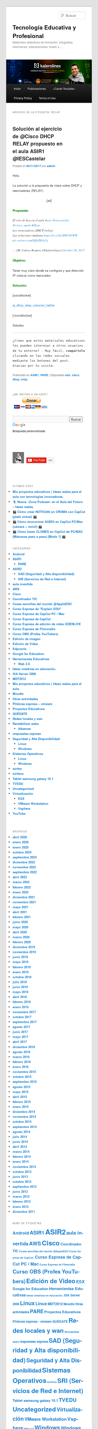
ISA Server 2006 (24, 673)
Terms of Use (47, 98)
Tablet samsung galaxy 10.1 (33, 778)
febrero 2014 (22, 1156)
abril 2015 (20, 1096)
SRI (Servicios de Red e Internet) (42, 579)
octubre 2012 (22, 1181)
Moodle (18, 693)
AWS (16, 589)
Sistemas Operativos (28, 753)
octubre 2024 (22, 852)
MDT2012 (19, 678)
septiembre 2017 (25, 1022)
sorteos (18, 773)
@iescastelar (60, 220)
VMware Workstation (33, 803)
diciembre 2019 (24, 947)
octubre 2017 (22, 1017)
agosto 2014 (21, 1131)
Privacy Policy (23, 98)
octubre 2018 (22, 977)
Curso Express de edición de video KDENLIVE (47, 624)
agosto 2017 (21, 1026)
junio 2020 (20, 922)
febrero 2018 (22, 1001)
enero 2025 (21, 847)
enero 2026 (21, 842)
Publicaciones (37, 88)
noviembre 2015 (24, 1071)
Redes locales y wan (28, 718)
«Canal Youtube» (64, 88)
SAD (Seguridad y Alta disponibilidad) (46, 574)
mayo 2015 (20, 1091)
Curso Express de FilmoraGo (34, 629)
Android (18, 554)
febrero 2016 (22, 1061)
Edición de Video (25, 643)
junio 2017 (20, 1031)
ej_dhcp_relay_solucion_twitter (34, 305)
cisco (75, 375)
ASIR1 (34, 375)
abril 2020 (20, 932)
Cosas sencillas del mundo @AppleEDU (42, 604)
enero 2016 (21, 1066)
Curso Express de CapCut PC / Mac (38, 613)
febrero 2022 (22, 887)
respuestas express (27, 733)
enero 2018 (21, 1007)
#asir (48, 220)
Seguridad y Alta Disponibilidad (36, 738)
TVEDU (18, 783)
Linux (22, 743)
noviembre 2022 (24, 867)
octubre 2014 (22, 1121)
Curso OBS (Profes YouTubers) (35, 634)
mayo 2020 (20, 927)
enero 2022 (21, 892)
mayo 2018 (20, 992)
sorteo (17, 768)
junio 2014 (20, 1141)
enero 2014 (21, 1161)
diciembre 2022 (24, 862)
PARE (44, 375)
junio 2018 (20, 987)
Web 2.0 (24, 664)
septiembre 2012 (25, 1186)
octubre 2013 (22, 1171)
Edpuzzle (19, 648)
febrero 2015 (22, 1101)
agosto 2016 (21, 1052)
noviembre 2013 (24, 1166)
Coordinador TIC (25, 599)
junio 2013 (20, 1176)
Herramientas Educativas (31, 659)
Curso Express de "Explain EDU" (37, 609)
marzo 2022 (21, 882)
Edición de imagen (26, 639)
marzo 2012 (21, 1196)
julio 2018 (20, 982)
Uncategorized (23, 788)
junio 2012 (20, 1191)
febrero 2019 (22, 967)
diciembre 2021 (24, 897)
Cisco (17, 594)
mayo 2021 (20, 907)
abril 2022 (20, 877)
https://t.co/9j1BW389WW (61, 235)
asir (67, 375)
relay (24, 379)
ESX (21, 798)
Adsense (24, 728)
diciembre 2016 (24, 1047)
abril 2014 (20, 1146)
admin (51, 166)
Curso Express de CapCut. (32, 619)
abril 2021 (20, 912)
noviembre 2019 (24, 952)
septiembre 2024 (25, 857)
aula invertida (23, 584)
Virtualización (23, 793)
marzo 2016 (21, 1057)
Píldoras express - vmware (32, 1321)
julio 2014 (20, 1136)
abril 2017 (20, 1041)
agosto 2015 (21, 1087)
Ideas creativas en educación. (34, 669)
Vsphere (24, 808)
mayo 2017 (20, 1036)
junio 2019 (20, 957)
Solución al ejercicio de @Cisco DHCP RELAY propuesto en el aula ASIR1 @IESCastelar (38, 143)
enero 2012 (21, 1206)
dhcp (16, 379)
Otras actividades (25, 699)
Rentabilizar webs (26, 723)
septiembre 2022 (25, 872)
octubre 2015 (22, 1076)
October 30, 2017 (73, 250)
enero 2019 (21, 972)
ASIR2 (17, 569)
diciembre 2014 (24, 1111)
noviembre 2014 (24, 1116)
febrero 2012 (22, 1201)
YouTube (19, 813)
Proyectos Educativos (29, 708)
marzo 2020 (21, 937)
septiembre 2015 (25, 1081)
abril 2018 (20, 996)
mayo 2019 (20, 962)
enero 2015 (21, 1106)
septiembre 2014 (25, 1126)
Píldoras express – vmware (32, 704)
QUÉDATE (20, 713)
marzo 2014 (21, 1151)
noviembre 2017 (24, 1012)
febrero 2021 (22, 917)
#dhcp (36, 225)
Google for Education (28, 653)
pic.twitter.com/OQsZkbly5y (30, 240)
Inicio (17, 88)
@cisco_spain (22, 225)
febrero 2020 (22, 942)
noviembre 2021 (24, 902)
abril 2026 (20, 837)
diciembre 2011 (24, 1211)
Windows (25, 748)
